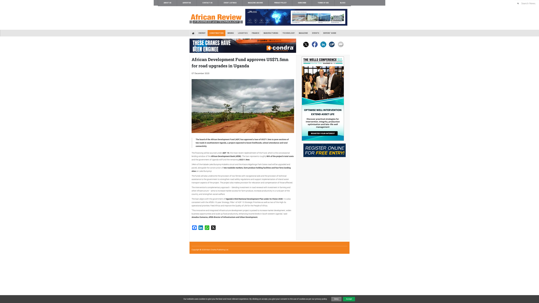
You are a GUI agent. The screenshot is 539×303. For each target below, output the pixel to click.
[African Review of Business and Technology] (216, 18)
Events (315, 33)
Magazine (303, 33)
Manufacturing (271, 33)
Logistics (243, 33)
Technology (289, 33)
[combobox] (527, 3)
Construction (217, 33)
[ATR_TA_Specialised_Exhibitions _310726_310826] (322, 149)
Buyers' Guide (329, 33)
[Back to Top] (2, 256)
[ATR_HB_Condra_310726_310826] (243, 46)
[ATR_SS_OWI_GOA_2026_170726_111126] (322, 99)
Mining (231, 33)
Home (193, 33)
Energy (202, 33)
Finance (255, 33)
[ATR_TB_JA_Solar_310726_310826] (296, 17)
